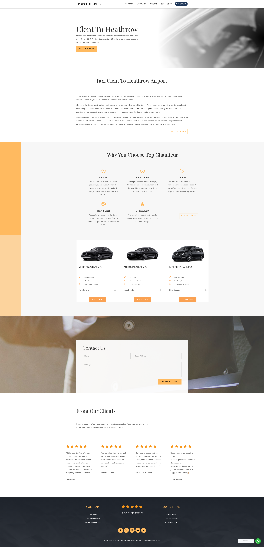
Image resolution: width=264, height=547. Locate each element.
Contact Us (93, 514)
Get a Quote (181, 4)
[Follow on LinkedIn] (143, 530)
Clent (131, 108)
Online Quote (86, 49)
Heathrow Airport (144, 108)
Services (129, 4)
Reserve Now (97, 299)
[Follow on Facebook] (120, 530)
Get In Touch (178, 132)
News (162, 4)
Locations (141, 4)
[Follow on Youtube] (137, 530)
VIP (131, 121)
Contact (153, 4)
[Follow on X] (126, 530)
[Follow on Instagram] (132, 530)
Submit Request (169, 382)
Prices (169, 4)
